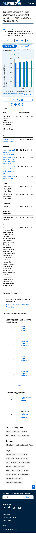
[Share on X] (12, 104)
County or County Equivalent (15, 466)
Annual (26, 470)
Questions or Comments (10, 517)
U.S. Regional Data (24, 436)
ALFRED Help (6, 520)
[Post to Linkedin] (23, 104)
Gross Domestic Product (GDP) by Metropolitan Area (9, 152)
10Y (17, 40)
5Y (12, 40)
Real (7, 462)
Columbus (24, 454)
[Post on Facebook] (15, 104)
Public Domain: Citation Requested (17, 474)
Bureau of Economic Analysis (20, 462)
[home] (12, 3)
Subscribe (28, 497)
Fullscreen (27, 94)
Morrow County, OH (12, 432)
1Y (8, 40)
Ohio (7, 436)
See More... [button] (18, 386)
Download (24, 46)
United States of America (14, 478)
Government (24, 458)
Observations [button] (8, 29)
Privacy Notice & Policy (10, 529)
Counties (24, 432)
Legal (4, 526)
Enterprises (10, 458)
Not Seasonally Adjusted (14, 482)
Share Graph (17, 100)
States (13, 436)
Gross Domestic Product (14, 470)
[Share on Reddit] (19, 104)
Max (22, 40)
